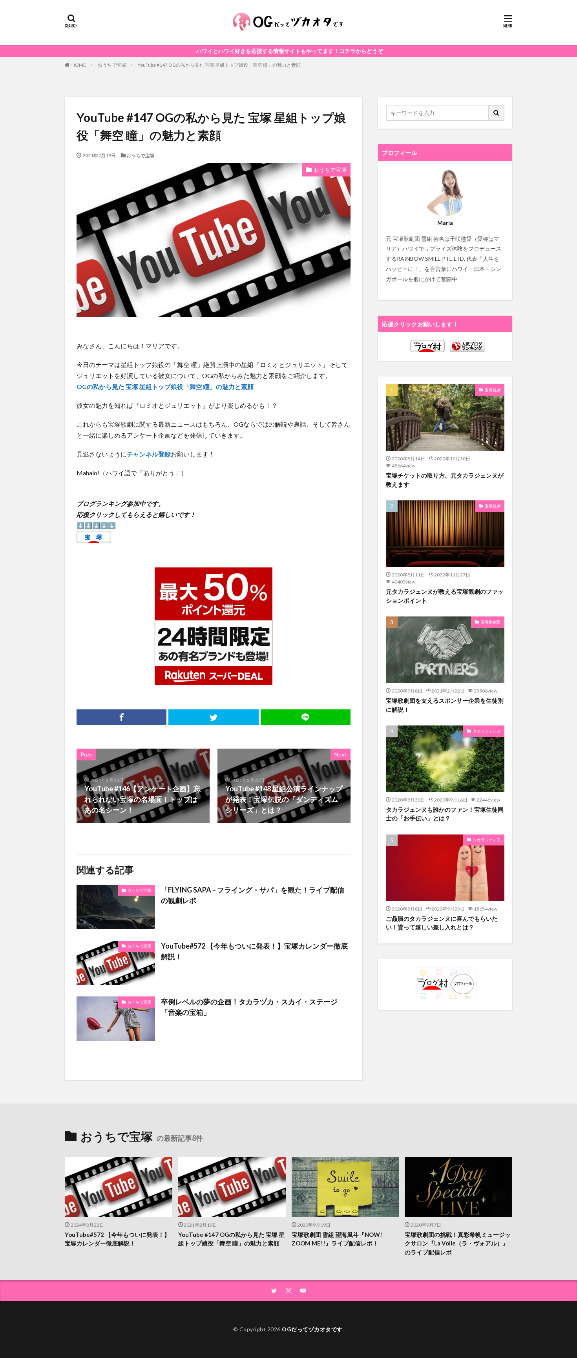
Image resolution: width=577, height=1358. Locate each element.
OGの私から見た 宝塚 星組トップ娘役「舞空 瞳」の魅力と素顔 (165, 386)
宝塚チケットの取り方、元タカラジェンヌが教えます (445, 480)
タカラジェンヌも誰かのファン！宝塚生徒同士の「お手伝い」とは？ (445, 814)
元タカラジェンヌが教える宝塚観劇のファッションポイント (445, 596)
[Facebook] (121, 717)
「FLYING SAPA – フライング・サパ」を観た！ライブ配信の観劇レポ (252, 895)
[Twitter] (213, 717)
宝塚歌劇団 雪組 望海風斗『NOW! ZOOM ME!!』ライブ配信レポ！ (337, 1239)
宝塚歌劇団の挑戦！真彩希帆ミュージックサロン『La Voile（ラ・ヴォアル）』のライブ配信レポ (458, 1243)
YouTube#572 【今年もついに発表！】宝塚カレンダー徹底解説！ (254, 951)
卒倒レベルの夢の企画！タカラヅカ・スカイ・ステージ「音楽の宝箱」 (249, 1006)
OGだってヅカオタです (312, 1329)
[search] (496, 113)
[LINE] (306, 717)
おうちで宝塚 (112, 65)
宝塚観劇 (492, 389)
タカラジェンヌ (486, 731)
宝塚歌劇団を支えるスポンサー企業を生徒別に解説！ (445, 705)
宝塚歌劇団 (490, 622)
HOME (78, 64)
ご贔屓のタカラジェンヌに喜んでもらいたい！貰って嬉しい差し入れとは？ (442, 923)
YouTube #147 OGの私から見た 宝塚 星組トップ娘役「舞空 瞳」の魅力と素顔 (219, 65)
